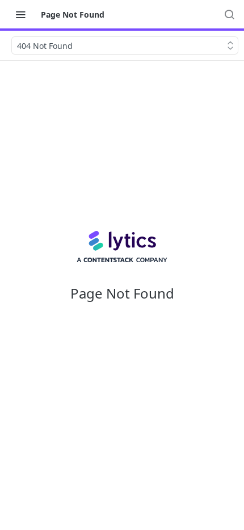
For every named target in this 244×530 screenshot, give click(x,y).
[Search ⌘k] (229, 14)
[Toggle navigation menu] (20, 14)
